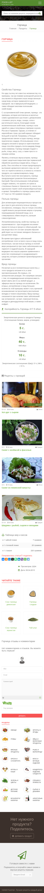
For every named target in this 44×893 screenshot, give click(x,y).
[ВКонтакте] (3, 559)
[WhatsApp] (25, 559)
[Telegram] (28, 559)
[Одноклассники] (6, 559)
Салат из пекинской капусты (16, 487)
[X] (12, 559)
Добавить (22, 716)
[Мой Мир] (9, 559)
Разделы (6, 722)
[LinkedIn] (18, 559)
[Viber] (22, 559)
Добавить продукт (23, 835)
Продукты (23, 28)
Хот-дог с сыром (10, 412)
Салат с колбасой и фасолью (16, 449)
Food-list (8, 3)
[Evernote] (15, 559)
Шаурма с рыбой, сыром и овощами (20, 525)
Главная (12, 28)
